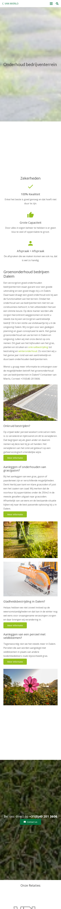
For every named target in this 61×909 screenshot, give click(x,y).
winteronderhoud (27, 351)
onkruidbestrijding (38, 347)
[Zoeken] (57, 3)
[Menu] (51, 3)
